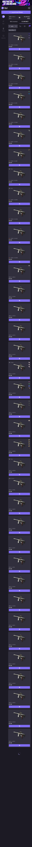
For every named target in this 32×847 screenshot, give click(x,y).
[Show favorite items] (24, 26)
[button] (19, 49)
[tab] (13, 22)
